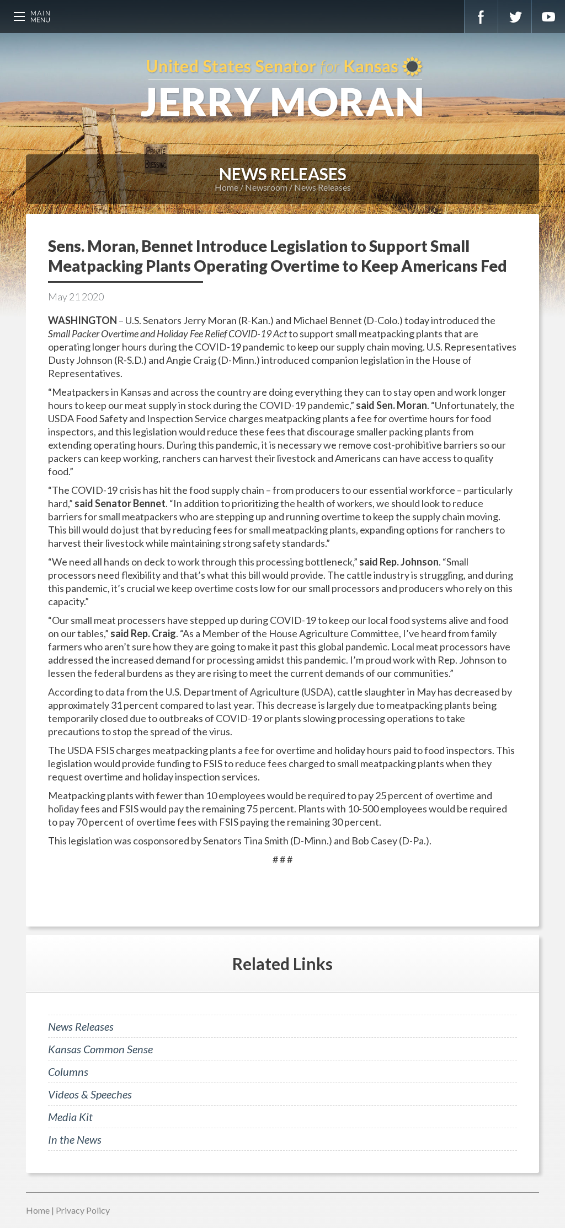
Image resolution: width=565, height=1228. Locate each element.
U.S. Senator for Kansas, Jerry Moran (282, 88)
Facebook (481, 16)
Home (226, 187)
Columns (68, 1071)
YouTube (548, 16)
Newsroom (266, 187)
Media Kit (70, 1116)
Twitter (514, 16)
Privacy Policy (83, 1210)
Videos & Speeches (90, 1094)
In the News (75, 1139)
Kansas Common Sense (100, 1048)
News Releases (322, 187)
